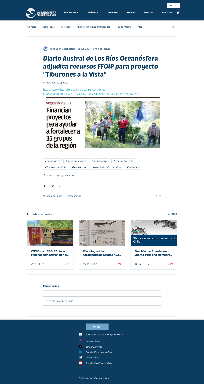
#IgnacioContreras (123, 160)
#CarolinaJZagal (99, 160)
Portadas (65, 26)
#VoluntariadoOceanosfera (107, 167)
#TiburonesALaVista (55, 167)
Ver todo (172, 213)
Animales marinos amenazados (93, 26)
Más (140, 26)
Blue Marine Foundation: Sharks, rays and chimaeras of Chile (153, 252)
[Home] (178, 12)
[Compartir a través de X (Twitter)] (52, 186)
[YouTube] (80, 363)
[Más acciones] (159, 49)
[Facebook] (80, 357)
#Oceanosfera (52, 160)
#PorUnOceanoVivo (76, 160)
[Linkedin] (80, 352)
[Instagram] (80, 341)
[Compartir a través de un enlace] (67, 186)
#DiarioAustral (79, 167)
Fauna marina (124, 26)
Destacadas (48, 26)
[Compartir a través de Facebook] (44, 186)
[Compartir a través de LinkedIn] (60, 186)
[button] (172, 27)
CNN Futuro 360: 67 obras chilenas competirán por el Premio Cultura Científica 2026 (49, 252)
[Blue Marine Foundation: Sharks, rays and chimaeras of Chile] (154, 233)
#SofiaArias (133, 167)
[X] (80, 346)
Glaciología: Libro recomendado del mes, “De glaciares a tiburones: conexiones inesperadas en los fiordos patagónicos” (101, 252)
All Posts (31, 26)
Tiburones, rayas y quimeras (59, 175)
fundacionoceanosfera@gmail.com (105, 334)
